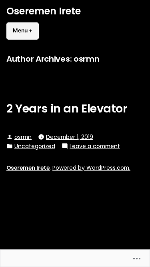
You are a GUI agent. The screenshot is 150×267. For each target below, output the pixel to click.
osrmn (23, 137)
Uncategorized (34, 146)
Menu (26, 30)
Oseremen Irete (43, 11)
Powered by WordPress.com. (91, 168)
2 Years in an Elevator (67, 108)
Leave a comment (95, 146)
